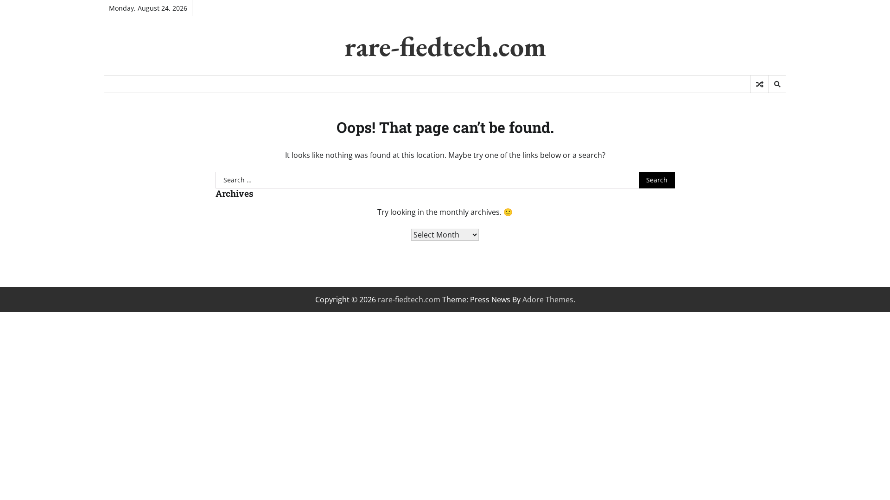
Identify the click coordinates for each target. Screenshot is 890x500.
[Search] (777, 84)
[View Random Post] (759, 84)
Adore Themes (547, 299)
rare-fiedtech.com (445, 46)
